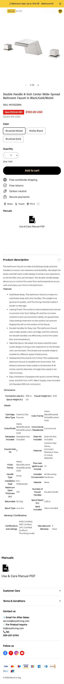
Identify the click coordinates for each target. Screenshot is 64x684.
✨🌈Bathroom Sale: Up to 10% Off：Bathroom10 (29, 3)
